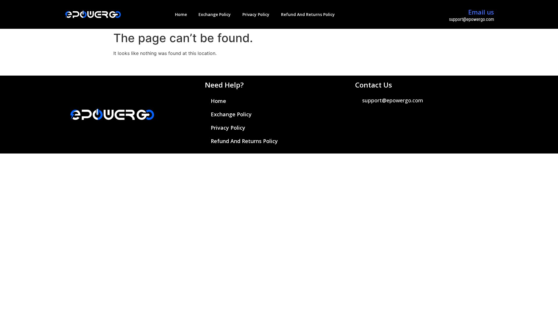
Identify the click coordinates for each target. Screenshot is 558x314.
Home (181, 14)
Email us (481, 12)
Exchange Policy (214, 14)
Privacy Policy (255, 14)
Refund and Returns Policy (308, 14)
